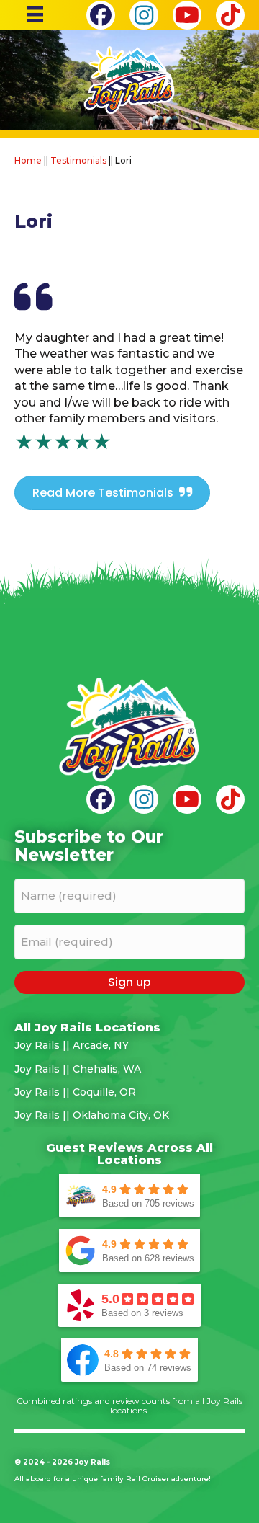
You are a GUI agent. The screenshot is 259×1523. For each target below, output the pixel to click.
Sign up (129, 982)
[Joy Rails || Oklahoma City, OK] (129, 1115)
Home (28, 160)
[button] (100, 15)
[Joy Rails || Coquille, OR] (129, 1092)
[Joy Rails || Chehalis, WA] (129, 1068)
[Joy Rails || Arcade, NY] (129, 1045)
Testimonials (78, 160)
